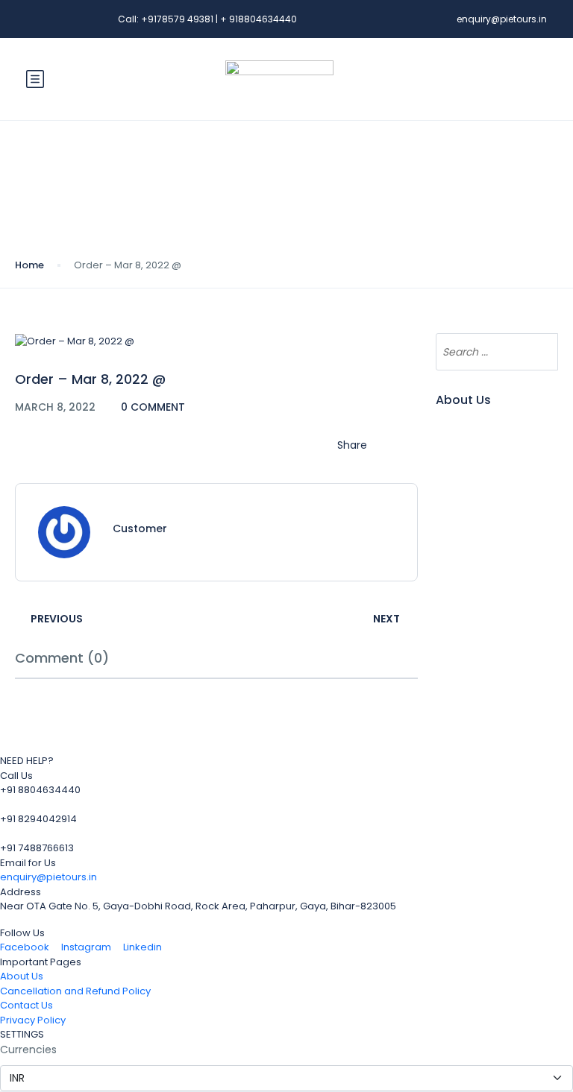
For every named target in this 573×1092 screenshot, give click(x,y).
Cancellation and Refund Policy (75, 991)
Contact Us (26, 1005)
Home (29, 265)
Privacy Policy (33, 1020)
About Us (21, 976)
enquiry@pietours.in (502, 19)
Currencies (28, 1049)
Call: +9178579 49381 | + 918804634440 (207, 19)
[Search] (539, 352)
